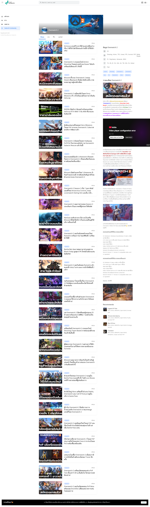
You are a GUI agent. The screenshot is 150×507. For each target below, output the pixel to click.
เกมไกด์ (60, 37)
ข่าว (49, 37)
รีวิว (54, 37)
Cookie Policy (4, 35)
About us (9, 35)
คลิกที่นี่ (110, 281)
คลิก (86, 502)
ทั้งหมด (42, 37)
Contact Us (13, 35)
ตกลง (143, 502)
